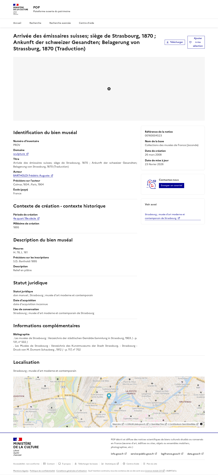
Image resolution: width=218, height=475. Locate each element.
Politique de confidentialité (42, 470)
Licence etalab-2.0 (153, 470)
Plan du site (152, 463)
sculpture (19, 154)
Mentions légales (20, 470)
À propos (66, 463)
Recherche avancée (60, 23)
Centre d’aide (133, 463)
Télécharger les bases (88, 463)
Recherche (35, 23)
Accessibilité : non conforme (26, 463)
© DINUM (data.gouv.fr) (135, 424)
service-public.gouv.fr (142, 454)
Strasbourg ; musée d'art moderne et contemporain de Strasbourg (165, 216)
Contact (51, 463)
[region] (109, 402)
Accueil (17, 23)
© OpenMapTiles (156, 424)
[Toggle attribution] (201, 424)
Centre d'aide (86, 23)
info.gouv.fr (117, 454)
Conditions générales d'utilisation (71, 470)
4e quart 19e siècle (24, 218)
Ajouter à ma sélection (198, 42)
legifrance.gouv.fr (170, 454)
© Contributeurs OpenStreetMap (181, 424)
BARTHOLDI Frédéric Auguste (31, 175)
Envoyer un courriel (171, 185)
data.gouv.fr (194, 454)
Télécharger (176, 42)
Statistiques (110, 463)
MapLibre (117, 424)
